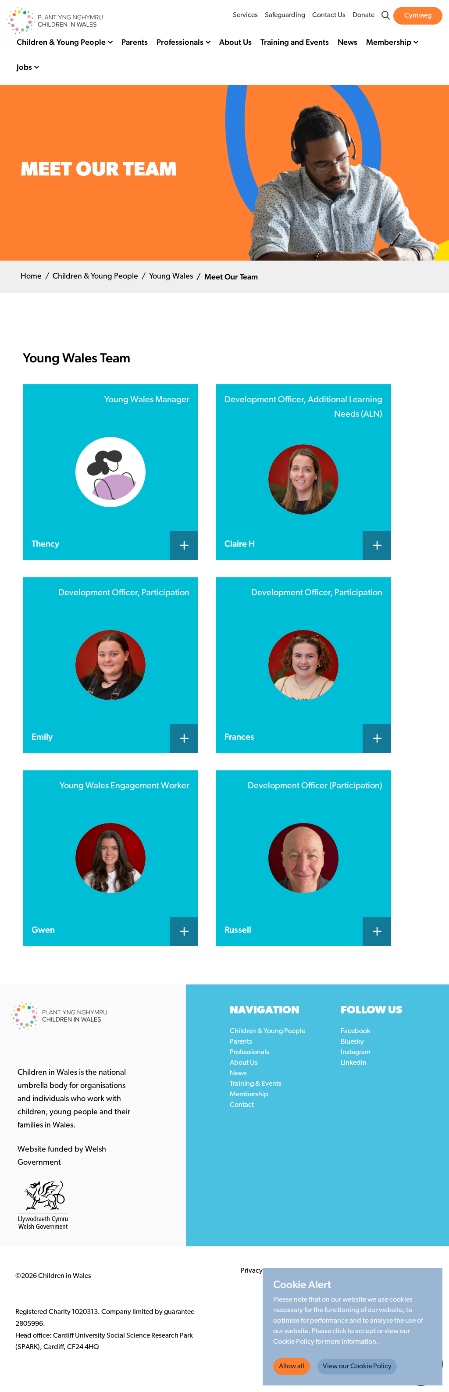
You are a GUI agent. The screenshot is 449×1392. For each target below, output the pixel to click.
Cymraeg (417, 15)
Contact (242, 1105)
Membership (388, 42)
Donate (363, 15)
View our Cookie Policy (357, 1366)
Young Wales (171, 277)
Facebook (356, 1031)
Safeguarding (285, 15)
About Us (235, 42)
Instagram (356, 1052)
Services (245, 15)
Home (31, 277)
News (347, 42)
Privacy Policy (261, 1270)
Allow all (291, 1366)
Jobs (24, 67)
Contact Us (329, 15)
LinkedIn (354, 1062)
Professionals (180, 42)
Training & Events (256, 1084)
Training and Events (294, 42)
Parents (134, 42)
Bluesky (352, 1041)
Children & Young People (61, 42)
